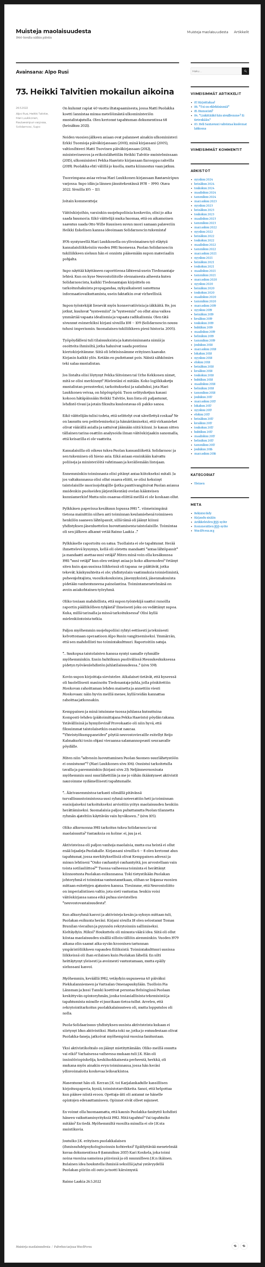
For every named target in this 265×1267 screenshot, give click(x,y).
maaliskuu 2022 (205, 245)
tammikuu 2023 (205, 223)
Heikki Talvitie (38, 113)
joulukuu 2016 (203, 449)
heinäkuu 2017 (203, 419)
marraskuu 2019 (205, 305)
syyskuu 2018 (203, 358)
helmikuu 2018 (204, 388)
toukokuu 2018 (204, 375)
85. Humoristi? (203, 111)
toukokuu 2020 (204, 292)
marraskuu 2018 (205, 349)
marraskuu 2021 (205, 253)
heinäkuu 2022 (204, 236)
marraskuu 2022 (205, 227)
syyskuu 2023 (203, 205)
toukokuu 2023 (204, 214)
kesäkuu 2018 (203, 371)
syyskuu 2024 (203, 179)
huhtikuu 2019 (203, 327)
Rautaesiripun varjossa (31, 122)
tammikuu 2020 (205, 301)
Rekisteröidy (203, 513)
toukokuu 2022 (204, 240)
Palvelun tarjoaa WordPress (73, 1247)
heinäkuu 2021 (204, 262)
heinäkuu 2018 (204, 366)
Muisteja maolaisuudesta (53, 31)
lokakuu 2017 (202, 406)
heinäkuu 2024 (204, 184)
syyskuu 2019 (203, 310)
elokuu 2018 (202, 362)
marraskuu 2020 (205, 279)
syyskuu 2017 (203, 410)
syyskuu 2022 (203, 232)
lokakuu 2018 (203, 353)
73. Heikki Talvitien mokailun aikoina (95, 91)
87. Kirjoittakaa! (204, 102)
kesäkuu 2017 (203, 423)
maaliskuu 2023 (205, 218)
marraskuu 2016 (205, 453)
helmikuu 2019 (204, 336)
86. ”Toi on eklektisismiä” (211, 107)
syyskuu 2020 (203, 284)
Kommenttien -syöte (211, 526)
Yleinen (199, 483)
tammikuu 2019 (204, 340)
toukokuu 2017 (203, 427)
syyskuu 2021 (203, 258)
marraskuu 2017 (205, 401)
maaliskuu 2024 (205, 192)
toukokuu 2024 (204, 188)
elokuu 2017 (202, 414)
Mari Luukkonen (26, 118)
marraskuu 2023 (205, 201)
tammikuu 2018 (204, 393)
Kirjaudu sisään (205, 517)
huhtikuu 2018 (203, 379)
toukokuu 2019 (203, 323)
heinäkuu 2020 (204, 288)
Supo (36, 126)
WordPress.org (204, 530)
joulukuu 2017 (203, 397)
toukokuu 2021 (204, 266)
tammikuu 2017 (204, 445)
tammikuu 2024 (205, 197)
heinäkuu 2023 (204, 210)
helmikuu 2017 (203, 440)
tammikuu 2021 (205, 275)
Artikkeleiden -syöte (210, 522)
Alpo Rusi (22, 113)
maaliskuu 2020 (205, 297)
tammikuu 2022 (205, 249)
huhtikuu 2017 (203, 432)
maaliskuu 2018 (204, 384)
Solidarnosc (24, 126)
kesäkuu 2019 (203, 319)
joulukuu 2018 (203, 345)
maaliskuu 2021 (205, 271)
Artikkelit (241, 32)
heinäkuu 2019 (203, 314)
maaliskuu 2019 (204, 332)
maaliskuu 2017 (204, 436)
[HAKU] (245, 71)
